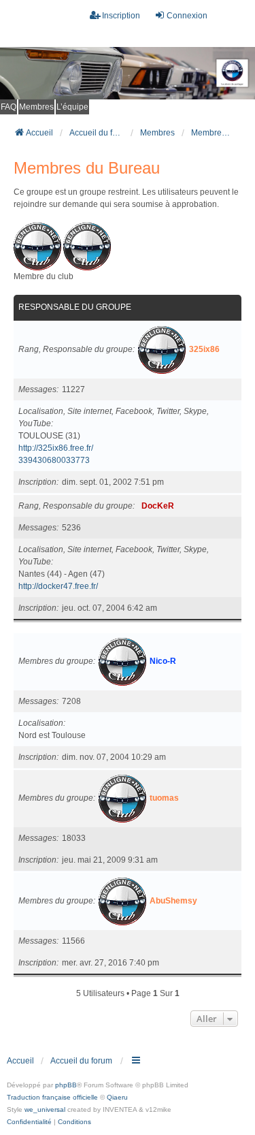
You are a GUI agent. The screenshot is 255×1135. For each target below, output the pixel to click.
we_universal (44, 1109)
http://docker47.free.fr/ (58, 586)
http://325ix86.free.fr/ (55, 448)
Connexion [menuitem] (187, 15)
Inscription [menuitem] (121, 15)
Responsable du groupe (74, 307)
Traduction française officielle (52, 1097)
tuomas (164, 798)
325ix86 (204, 349)
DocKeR (157, 506)
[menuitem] (29, 1122)
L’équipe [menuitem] (72, 107)
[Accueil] (127, 73)
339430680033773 (54, 460)
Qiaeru (117, 1097)
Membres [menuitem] (36, 107)
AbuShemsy (173, 901)
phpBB (66, 1085)
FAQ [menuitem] (8, 107)
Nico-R (163, 661)
